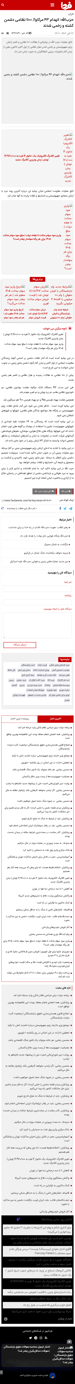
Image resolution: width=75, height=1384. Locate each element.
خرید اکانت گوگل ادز (37, 680)
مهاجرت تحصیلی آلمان (60, 670)
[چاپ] (3, 33)
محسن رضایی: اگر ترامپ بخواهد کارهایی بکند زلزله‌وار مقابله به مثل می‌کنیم (38, 792)
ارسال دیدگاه (19, 645)
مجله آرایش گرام (28, 675)
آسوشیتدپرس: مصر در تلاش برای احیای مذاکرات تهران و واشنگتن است (39, 859)
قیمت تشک (42, 665)
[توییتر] (65, 509)
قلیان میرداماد (64, 675)
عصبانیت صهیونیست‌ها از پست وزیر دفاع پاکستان (46, 777)
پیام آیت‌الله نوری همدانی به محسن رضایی (49, 934)
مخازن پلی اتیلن (24, 670)
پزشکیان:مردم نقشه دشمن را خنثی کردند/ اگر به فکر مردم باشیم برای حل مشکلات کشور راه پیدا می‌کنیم (37, 810)
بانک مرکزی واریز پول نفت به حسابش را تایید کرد (46, 850)
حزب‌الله (65, 491)
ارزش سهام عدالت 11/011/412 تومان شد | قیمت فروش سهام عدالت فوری (38, 314)
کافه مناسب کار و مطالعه (46, 675)
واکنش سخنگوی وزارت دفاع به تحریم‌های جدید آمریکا (44, 896)
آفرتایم (14, 685)
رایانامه (68, 596)
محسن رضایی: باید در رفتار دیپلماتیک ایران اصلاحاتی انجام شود (39, 826)
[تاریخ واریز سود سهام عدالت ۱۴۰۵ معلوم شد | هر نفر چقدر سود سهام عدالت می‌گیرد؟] (14, 295)
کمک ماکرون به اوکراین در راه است (53, 903)
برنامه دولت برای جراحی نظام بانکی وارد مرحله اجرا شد (44, 728)
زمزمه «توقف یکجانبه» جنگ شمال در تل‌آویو (46, 553)
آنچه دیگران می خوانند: (55, 329)
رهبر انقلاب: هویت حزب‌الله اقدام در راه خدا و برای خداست (38, 528)
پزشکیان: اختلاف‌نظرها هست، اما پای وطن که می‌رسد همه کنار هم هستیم (38, 869)
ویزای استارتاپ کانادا (41, 670)
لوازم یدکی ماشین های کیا (59, 695)
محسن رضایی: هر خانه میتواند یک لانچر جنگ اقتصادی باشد (41, 770)
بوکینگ (47, 685)
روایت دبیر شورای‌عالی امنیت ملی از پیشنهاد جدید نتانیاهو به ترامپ (38, 784)
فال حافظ (11, 670)
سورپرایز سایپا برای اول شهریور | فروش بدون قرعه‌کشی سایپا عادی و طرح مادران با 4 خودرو (38, 953)
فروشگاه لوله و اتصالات (35, 690)
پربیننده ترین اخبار (19, 719)
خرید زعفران (21, 680)
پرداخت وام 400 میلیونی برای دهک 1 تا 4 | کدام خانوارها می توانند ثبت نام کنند (38, 975)
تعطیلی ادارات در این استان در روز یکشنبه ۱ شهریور (45, 763)
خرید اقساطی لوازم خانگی (59, 665)
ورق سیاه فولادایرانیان (61, 685)
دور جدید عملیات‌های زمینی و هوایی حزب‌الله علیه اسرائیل (39, 562)
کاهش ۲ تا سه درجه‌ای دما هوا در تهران (51, 889)
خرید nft (51, 680)
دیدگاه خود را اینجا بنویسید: (57, 609)
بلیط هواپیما (52, 690)
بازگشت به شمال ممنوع (56, 545)
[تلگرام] (71, 509)
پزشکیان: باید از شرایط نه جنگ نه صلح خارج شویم (46, 819)
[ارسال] (8, 33)
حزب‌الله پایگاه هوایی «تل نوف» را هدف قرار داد (44, 536)
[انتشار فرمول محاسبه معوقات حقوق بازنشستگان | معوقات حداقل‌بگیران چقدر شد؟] (62, 1355)
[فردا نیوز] (66, 5)
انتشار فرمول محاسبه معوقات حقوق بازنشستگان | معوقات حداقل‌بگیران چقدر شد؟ (26, 1349)
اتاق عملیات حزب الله (43, 491)
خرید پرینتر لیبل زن (34, 685)
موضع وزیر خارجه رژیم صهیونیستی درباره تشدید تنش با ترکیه (41, 756)
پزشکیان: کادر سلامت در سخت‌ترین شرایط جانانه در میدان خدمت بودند (38, 834)
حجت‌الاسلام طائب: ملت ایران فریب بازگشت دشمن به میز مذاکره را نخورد (38, 918)
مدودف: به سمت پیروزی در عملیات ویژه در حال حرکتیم (44, 843)
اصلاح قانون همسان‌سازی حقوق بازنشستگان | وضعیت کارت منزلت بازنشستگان (38, 747)
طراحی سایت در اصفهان (37, 695)
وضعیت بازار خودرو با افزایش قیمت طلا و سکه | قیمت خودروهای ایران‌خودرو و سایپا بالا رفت (39, 964)
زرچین (11, 680)
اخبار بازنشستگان (28, 665)
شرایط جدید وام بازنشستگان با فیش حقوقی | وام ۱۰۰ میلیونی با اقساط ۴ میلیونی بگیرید (61, 314)
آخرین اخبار (55, 719)
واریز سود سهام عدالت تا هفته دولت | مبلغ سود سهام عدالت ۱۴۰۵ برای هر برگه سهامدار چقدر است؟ (32, 237)
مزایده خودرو (64, 690)
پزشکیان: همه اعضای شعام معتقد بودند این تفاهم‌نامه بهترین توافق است (38, 736)
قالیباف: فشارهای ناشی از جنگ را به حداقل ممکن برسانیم (43, 910)
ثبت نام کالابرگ (63, 680)
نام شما (68, 582)
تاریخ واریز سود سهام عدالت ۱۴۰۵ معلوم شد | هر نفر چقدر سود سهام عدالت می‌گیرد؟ (14, 314)
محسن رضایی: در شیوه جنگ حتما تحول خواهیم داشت (43, 801)
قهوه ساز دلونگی (19, 695)
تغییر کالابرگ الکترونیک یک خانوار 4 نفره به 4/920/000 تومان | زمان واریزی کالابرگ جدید (32, 158)
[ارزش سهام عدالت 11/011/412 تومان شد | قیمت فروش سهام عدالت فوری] (37, 295)
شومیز (67, 700)
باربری (22, 685)
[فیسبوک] (61, 509)
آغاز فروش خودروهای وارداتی (56, 927)
